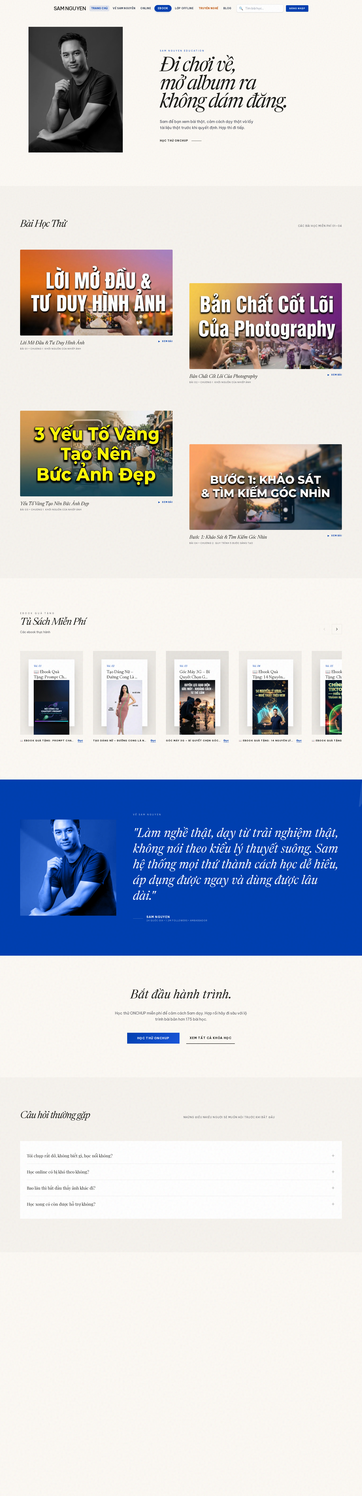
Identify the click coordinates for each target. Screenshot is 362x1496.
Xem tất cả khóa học (211, 1038)
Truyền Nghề (208, 8)
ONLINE (145, 8)
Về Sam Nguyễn (124, 8)
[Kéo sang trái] (324, 629)
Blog (227, 8)
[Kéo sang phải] (337, 629)
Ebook (163, 8)
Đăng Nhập (297, 8)
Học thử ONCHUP (153, 1038)
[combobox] (260, 8)
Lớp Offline (184, 8)
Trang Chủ (99, 8)
